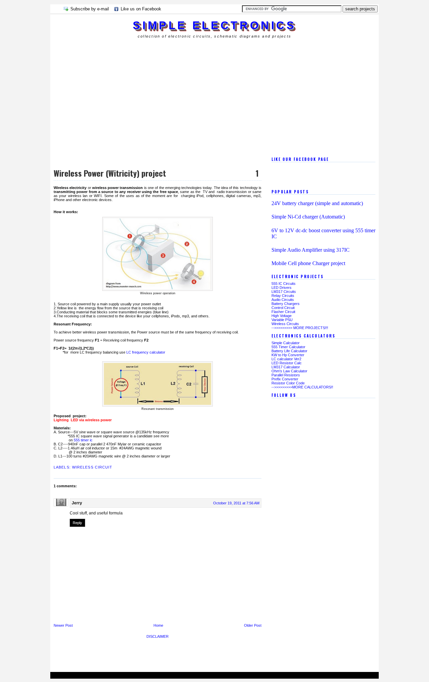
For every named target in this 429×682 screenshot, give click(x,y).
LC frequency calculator (145, 352)
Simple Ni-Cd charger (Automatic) (308, 217)
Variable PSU (282, 320)
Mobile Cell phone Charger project (308, 263)
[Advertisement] (172, 51)
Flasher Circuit (283, 312)
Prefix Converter (284, 379)
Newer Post (63, 625)
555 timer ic (83, 440)
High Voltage (281, 316)
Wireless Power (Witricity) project (110, 173)
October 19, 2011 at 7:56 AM (236, 503)
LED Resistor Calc (286, 363)
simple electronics (214, 25)
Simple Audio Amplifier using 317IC (310, 250)
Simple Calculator (285, 343)
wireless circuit (92, 467)
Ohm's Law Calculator (289, 371)
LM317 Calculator (285, 367)
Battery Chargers (285, 304)
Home (158, 625)
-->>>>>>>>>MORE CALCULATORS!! (302, 387)
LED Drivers (281, 288)
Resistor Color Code (288, 383)
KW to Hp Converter (287, 355)
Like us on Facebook (141, 8)
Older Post (252, 625)
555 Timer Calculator (288, 347)
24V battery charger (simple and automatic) (317, 203)
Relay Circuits (282, 296)
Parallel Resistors (285, 375)
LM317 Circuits (283, 292)
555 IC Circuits (283, 284)
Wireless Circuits (285, 324)
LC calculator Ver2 (286, 359)
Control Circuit (283, 308)
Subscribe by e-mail (89, 8)
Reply (77, 523)
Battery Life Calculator (289, 351)
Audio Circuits (282, 300)
